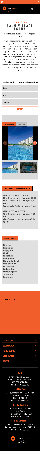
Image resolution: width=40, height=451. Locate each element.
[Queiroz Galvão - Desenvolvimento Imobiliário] (10, 9)
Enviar (20, 108)
